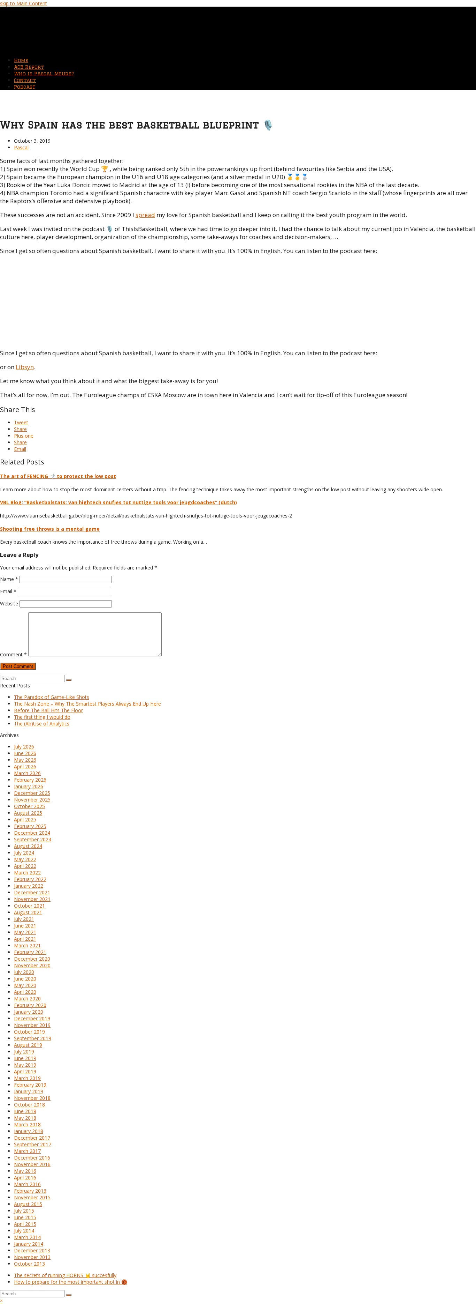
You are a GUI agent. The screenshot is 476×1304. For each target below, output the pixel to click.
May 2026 (25, 760)
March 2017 (27, 1151)
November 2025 (32, 799)
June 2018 (25, 1111)
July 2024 (24, 852)
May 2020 (25, 985)
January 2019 (28, 1091)
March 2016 (27, 1184)
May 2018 (25, 1118)
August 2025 (28, 813)
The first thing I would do (42, 717)
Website (9, 603)
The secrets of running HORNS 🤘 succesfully (65, 1275)
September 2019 (32, 1038)
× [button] (1, 1300)
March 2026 (27, 773)
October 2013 (29, 1263)
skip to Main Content (23, 3)
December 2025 (32, 793)
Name (9, 579)
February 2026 (30, 779)
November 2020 (32, 965)
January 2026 (28, 786)
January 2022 (28, 885)
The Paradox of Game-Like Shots (51, 697)
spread (145, 215)
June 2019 (25, 1058)
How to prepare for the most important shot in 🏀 (70, 1282)
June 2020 (25, 978)
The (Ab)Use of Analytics (41, 723)
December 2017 (32, 1137)
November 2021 (32, 899)
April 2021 (25, 939)
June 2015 (25, 1217)
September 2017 (32, 1144)
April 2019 (25, 1071)
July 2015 (24, 1210)
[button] (21, 422)
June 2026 (25, 753)
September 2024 (32, 839)
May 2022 (25, 859)
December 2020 (32, 958)
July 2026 (24, 746)
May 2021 (25, 932)
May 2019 (25, 1064)
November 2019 (32, 1025)
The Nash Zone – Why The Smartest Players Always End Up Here (87, 703)
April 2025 (25, 819)
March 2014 (27, 1237)
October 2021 (29, 905)
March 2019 (27, 1078)
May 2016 (25, 1171)
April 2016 (25, 1177)
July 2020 (24, 972)
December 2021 (32, 892)
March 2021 (27, 945)
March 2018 (27, 1124)
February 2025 (30, 826)
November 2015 (32, 1197)
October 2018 (29, 1104)
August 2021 (28, 912)
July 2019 (24, 1051)
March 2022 (27, 872)
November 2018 (32, 1098)
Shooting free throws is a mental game (50, 529)
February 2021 (30, 952)
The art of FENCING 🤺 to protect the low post (58, 476)
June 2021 (25, 925)
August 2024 (28, 846)
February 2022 (30, 879)
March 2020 (27, 998)
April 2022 (25, 866)
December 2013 (32, 1250)
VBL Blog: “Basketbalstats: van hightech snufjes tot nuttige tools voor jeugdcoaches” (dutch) (118, 502)
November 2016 (32, 1164)
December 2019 (32, 1018)
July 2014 (24, 1230)
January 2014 (28, 1243)
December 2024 (32, 832)
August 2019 (28, 1045)
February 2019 (30, 1084)
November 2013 (32, 1257)
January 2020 (28, 1011)
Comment (13, 654)
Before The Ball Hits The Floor (48, 710)
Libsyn (25, 367)
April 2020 (25, 992)
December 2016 (32, 1157)
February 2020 (30, 1005)
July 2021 (24, 919)
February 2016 (30, 1190)
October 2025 (29, 806)
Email (8, 591)
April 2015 (25, 1224)
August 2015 (28, 1204)
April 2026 (25, 766)
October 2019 (29, 1031)
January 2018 (28, 1131)
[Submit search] (68, 1295)
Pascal (21, 147)
